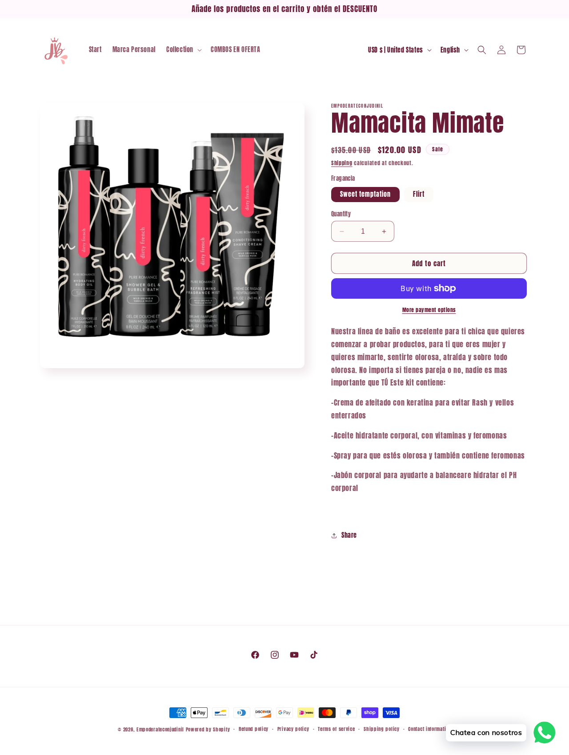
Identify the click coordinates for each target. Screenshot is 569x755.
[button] (183, 50)
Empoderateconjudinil (160, 729)
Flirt (419, 194)
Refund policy (253, 729)
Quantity (341, 214)
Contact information (429, 729)
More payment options (429, 310)
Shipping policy (382, 729)
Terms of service (336, 729)
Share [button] (349, 535)
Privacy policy (293, 729)
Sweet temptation (365, 194)
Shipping (342, 163)
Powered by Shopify (208, 729)
